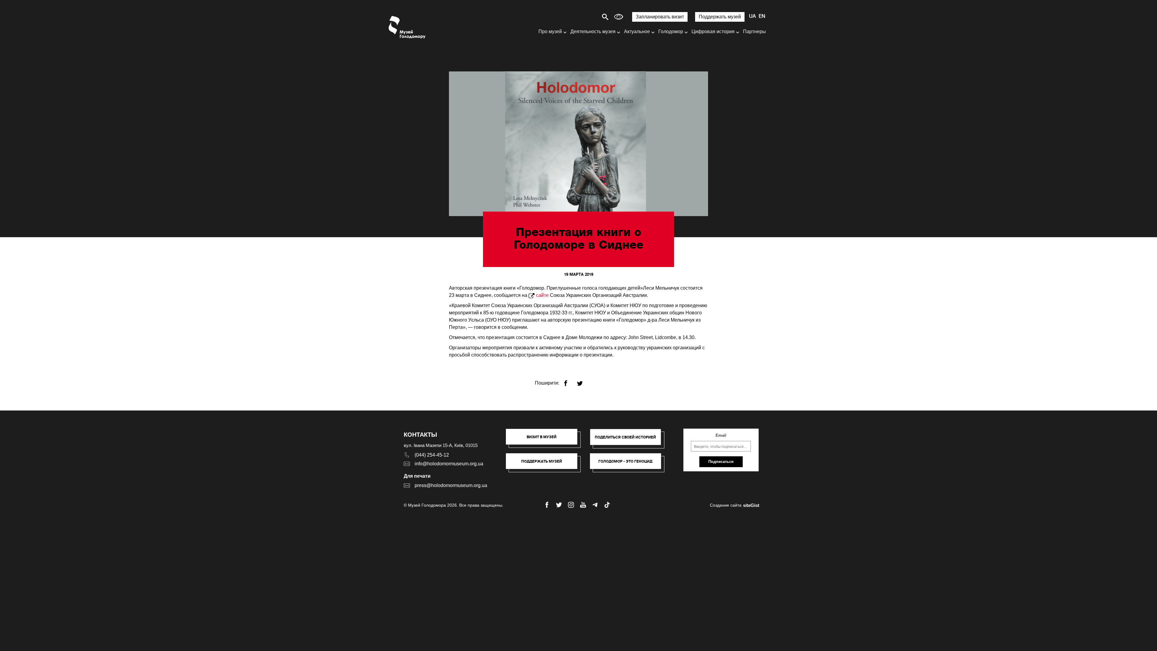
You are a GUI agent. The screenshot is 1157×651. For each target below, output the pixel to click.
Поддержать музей (720, 16)
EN (762, 16)
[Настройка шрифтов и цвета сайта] (618, 16)
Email (721, 435)
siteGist (751, 505)
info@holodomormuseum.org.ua (449, 463)
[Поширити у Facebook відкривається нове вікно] (569, 381)
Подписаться (721, 461)
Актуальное (637, 31)
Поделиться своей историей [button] (625, 437)
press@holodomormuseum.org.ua (451, 485)
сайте (542, 295)
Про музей (550, 31)
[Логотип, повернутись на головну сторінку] (407, 27)
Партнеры (754, 31)
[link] (545, 464)
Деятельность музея (593, 31)
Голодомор (670, 31)
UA (752, 16)
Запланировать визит (660, 16)
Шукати (584, 16)
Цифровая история (713, 31)
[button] (545, 440)
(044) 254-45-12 (432, 455)
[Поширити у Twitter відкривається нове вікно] (583, 381)
